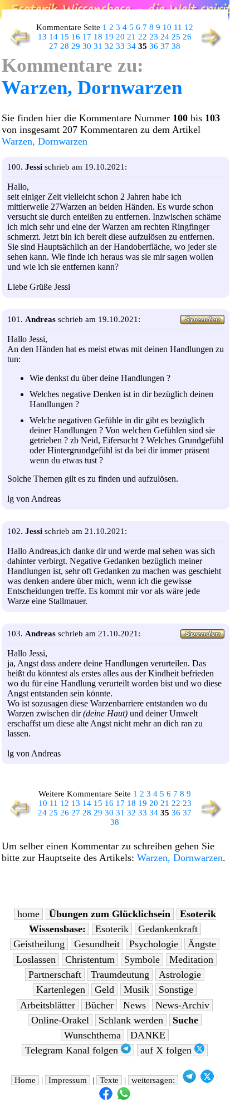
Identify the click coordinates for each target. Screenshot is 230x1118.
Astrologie (180, 974)
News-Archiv (182, 1005)
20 (120, 36)
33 (120, 46)
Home (25, 1080)
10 (167, 27)
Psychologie (153, 943)
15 (64, 36)
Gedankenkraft (168, 928)
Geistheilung (39, 943)
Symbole (142, 959)
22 (142, 36)
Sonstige (176, 989)
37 (164, 46)
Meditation (191, 959)
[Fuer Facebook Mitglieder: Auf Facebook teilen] (105, 1097)
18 (98, 36)
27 (53, 46)
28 (64, 46)
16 (75, 36)
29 (75, 46)
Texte (109, 1080)
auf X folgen (167, 1050)
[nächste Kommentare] (212, 45)
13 (42, 36)
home (28, 913)
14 (53, 36)
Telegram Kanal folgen (73, 1050)
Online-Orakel (60, 1020)
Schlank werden (131, 1020)
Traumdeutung (120, 974)
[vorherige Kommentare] (17, 45)
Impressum (67, 1080)
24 (164, 36)
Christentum (90, 959)
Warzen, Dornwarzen (92, 87)
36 (153, 46)
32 (109, 46)
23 (153, 36)
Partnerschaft (54, 974)
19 (109, 36)
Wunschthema (92, 1035)
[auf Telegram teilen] (189, 1080)
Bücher (99, 1005)
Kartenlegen (60, 989)
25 (176, 36)
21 (131, 36)
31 (98, 46)
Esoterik (112, 928)
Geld (104, 989)
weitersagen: (153, 1080)
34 (131, 46)
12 (188, 27)
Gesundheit (97, 943)
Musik (136, 989)
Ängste (202, 943)
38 (176, 46)
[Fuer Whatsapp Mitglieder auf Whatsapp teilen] (123, 1097)
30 (86, 46)
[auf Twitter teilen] (207, 1080)
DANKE (147, 1035)
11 (178, 27)
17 (86, 36)
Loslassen (36, 959)
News (134, 1005)
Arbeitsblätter (47, 1005)
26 (187, 36)
